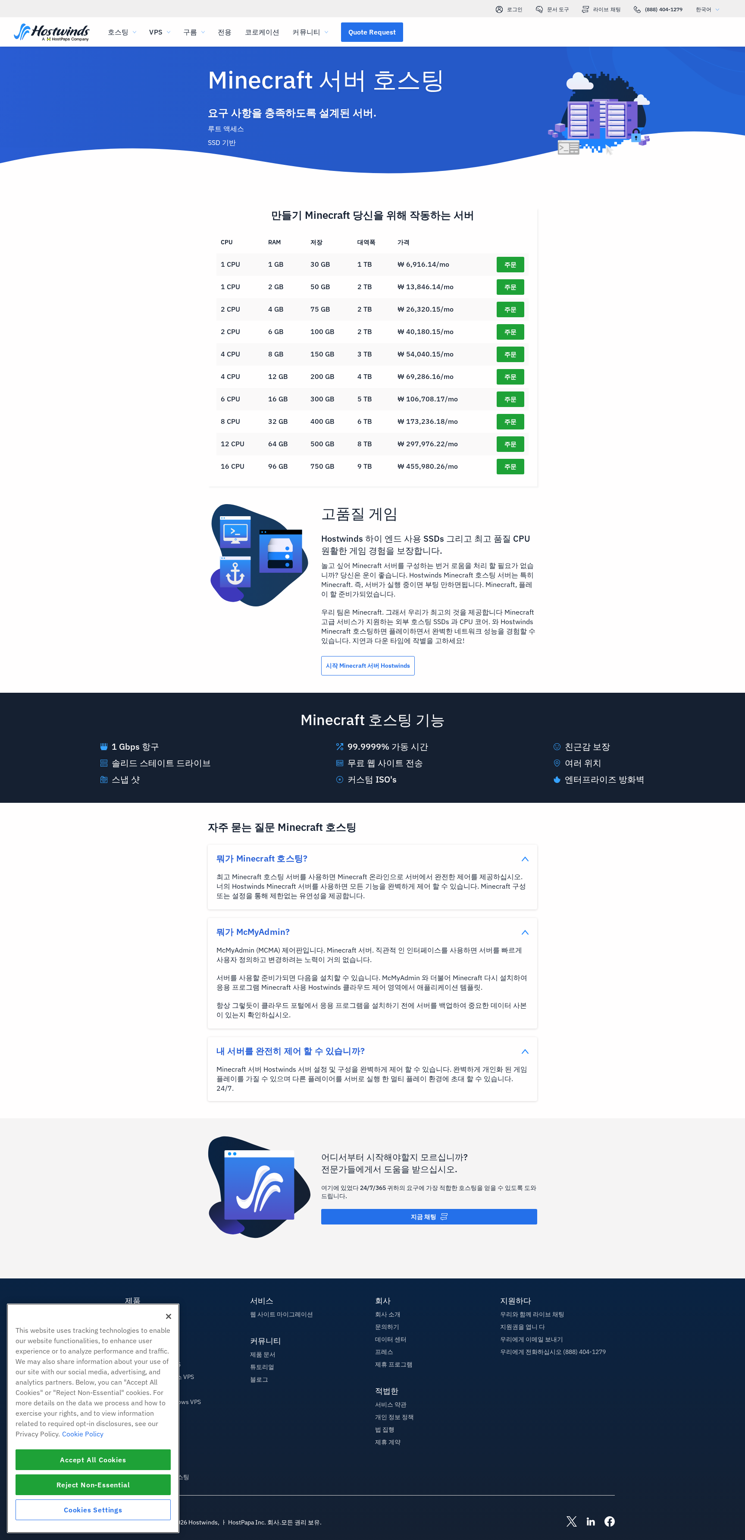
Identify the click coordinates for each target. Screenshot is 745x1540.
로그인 (515, 9)
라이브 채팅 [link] (607, 9)
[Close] (168, 1316)
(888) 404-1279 (664, 9)
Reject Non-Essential (93, 1484)
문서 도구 (558, 9)
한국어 (703, 9)
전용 (225, 32)
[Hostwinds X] (567, 1522)
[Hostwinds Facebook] (605, 1522)
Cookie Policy (82, 1434)
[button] (372, 32)
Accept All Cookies (93, 1459)
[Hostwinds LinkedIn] (586, 1522)
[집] (52, 33)
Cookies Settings (93, 1509)
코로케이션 (262, 32)
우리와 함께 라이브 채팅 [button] (532, 1314)
